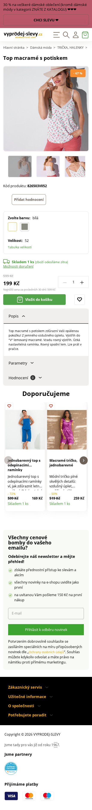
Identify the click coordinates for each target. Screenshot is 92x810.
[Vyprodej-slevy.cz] (23, 35)
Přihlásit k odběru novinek (46, 629)
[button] (8, 460)
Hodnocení (21, 377)
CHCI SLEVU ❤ (46, 20)
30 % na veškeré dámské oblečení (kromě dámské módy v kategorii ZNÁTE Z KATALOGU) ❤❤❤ (45, 7)
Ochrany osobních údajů (46, 652)
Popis (14, 316)
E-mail (17, 613)
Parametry (18, 363)
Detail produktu (39, 505)
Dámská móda (41, 47)
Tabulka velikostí (20, 247)
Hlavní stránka (13, 47)
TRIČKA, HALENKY (70, 47)
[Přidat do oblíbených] (79, 299)
